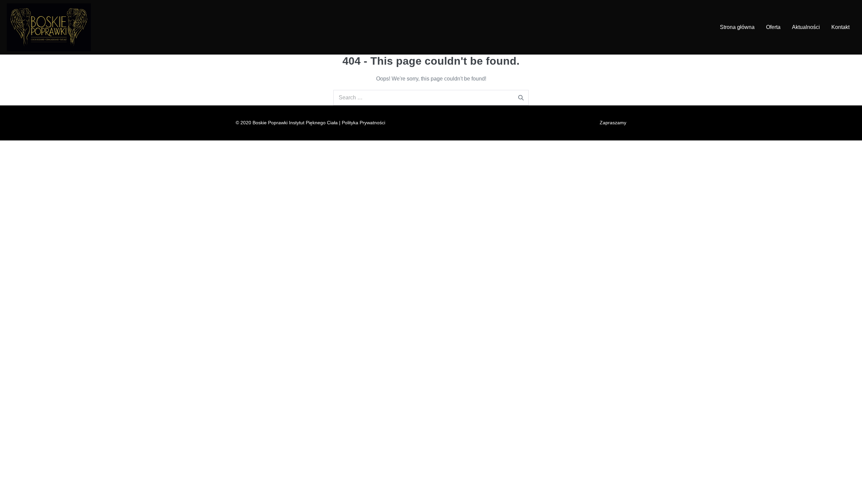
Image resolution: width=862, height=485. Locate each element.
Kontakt (840, 27)
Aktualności (806, 27)
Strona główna (737, 27)
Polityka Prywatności (362, 122)
